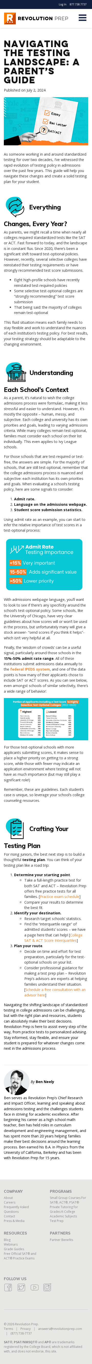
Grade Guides (14, 1249)
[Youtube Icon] (34, 1290)
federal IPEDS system (30, 669)
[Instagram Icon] (47, 1290)
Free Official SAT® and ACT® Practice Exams (20, 1255)
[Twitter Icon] (21, 1290)
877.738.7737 (78, 4)
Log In (62, 4)
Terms (8, 1329)
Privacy (25, 1329)
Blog (7, 1240)
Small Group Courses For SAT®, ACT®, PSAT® (68, 1200)
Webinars (11, 1244)
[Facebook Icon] (8, 1290)
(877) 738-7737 (21, 1333)
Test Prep (57, 1221)
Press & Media (14, 1221)
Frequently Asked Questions (16, 1209)
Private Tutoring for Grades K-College (64, 1209)
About (8, 1198)
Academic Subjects (63, 1216)
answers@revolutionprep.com (60, 1329)
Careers (9, 1202)
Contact (9, 1216)
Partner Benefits (61, 1240)
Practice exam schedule (59, 896)
